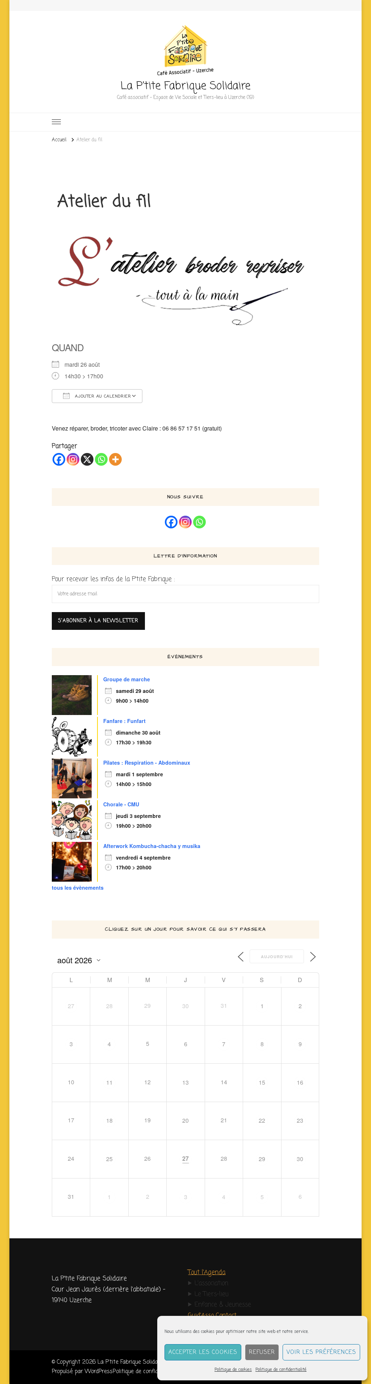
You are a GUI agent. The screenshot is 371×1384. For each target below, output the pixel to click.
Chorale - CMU (121, 804)
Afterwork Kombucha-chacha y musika (151, 845)
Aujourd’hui (277, 956)
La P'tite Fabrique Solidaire (185, 86)
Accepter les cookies (202, 1352)
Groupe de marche (126, 679)
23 (300, 1120)
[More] (115, 459)
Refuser (262, 1352)
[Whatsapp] (101, 459)
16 (300, 1082)
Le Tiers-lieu (212, 1294)
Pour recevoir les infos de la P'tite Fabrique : (113, 579)
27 (71, 1006)
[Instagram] (73, 459)
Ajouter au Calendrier (102, 396)
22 (262, 1120)
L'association (211, 1283)
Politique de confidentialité (281, 1370)
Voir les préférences (321, 1352)
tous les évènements (78, 887)
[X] (87, 459)
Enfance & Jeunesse (223, 1304)
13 (185, 1082)
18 (109, 1120)
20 (185, 1120)
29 (262, 1159)
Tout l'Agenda (206, 1272)
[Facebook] (59, 459)
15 (262, 1082)
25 (109, 1159)
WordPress (99, 1371)
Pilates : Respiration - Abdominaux (146, 762)
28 (109, 1006)
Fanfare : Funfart (124, 720)
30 (185, 1006)
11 (109, 1082)
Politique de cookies (233, 1370)
